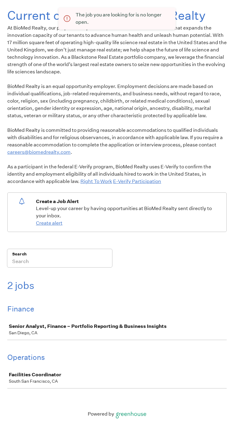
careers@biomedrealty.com (39, 152)
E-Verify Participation (137, 181)
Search (19, 254)
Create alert (49, 223)
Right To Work (96, 181)
